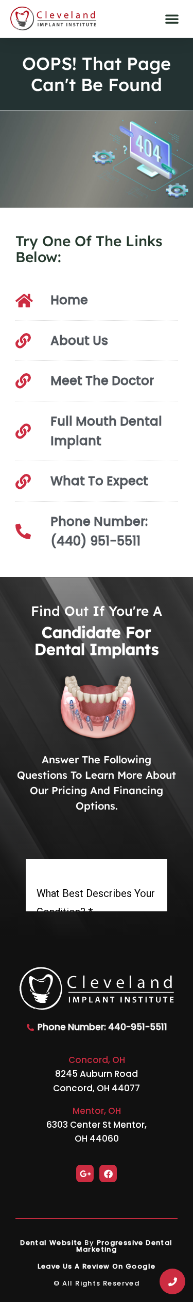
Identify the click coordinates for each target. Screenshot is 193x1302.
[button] (172, 18)
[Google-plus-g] (85, 1173)
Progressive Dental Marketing (124, 1246)
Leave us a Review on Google (97, 1266)
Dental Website (51, 1243)
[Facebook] (108, 1173)
